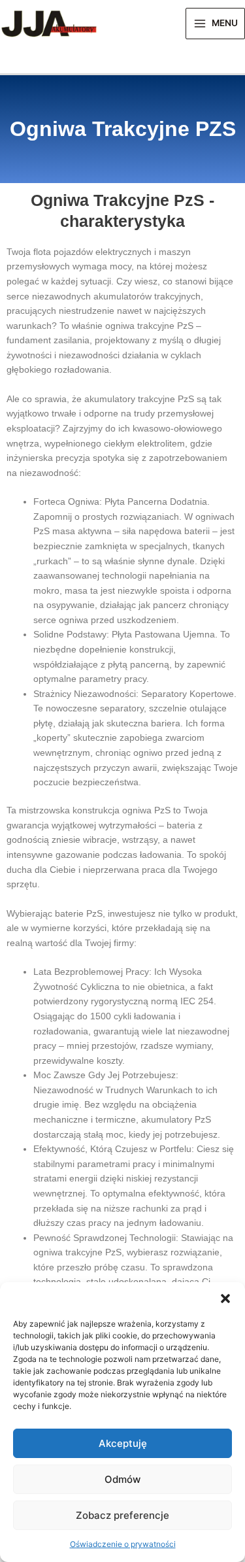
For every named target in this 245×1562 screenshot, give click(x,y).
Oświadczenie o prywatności (123, 1544)
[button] (225, 1298)
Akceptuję (123, 1443)
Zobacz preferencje (122, 1515)
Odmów (122, 1479)
